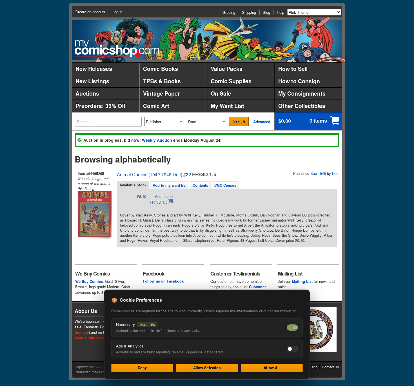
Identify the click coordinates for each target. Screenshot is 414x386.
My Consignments (302, 93)
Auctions (87, 93)
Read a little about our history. (101, 337)
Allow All (272, 367)
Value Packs (226, 69)
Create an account (90, 11)
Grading (228, 12)
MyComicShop (117, 48)
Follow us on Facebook (163, 281)
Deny (142, 367)
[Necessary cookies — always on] (292, 327)
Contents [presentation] (200, 185)
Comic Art (156, 106)
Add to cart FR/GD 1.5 (161, 199)
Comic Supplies (231, 81)
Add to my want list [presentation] (169, 185)
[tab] (133, 185)
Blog (266, 12)
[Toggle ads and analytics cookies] (292, 349)
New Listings (92, 81)
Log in (117, 11)
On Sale (221, 93)
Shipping (249, 12)
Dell (335, 173)
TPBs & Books (162, 81)
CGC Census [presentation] (225, 185)
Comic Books (160, 69)
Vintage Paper (161, 93)
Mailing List (302, 281)
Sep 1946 (318, 173)
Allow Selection (207, 367)
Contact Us (330, 366)
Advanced (261, 121)
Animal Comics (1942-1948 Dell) (149, 174)
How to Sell (293, 69)
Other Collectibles (301, 106)
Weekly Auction (157, 140)
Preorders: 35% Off (100, 106)
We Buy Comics (89, 281)
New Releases (93, 69)
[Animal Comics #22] (94, 214)
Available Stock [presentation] (132, 185)
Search (239, 121)
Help (280, 12)
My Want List (227, 106)
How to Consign (299, 81)
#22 (187, 174)
